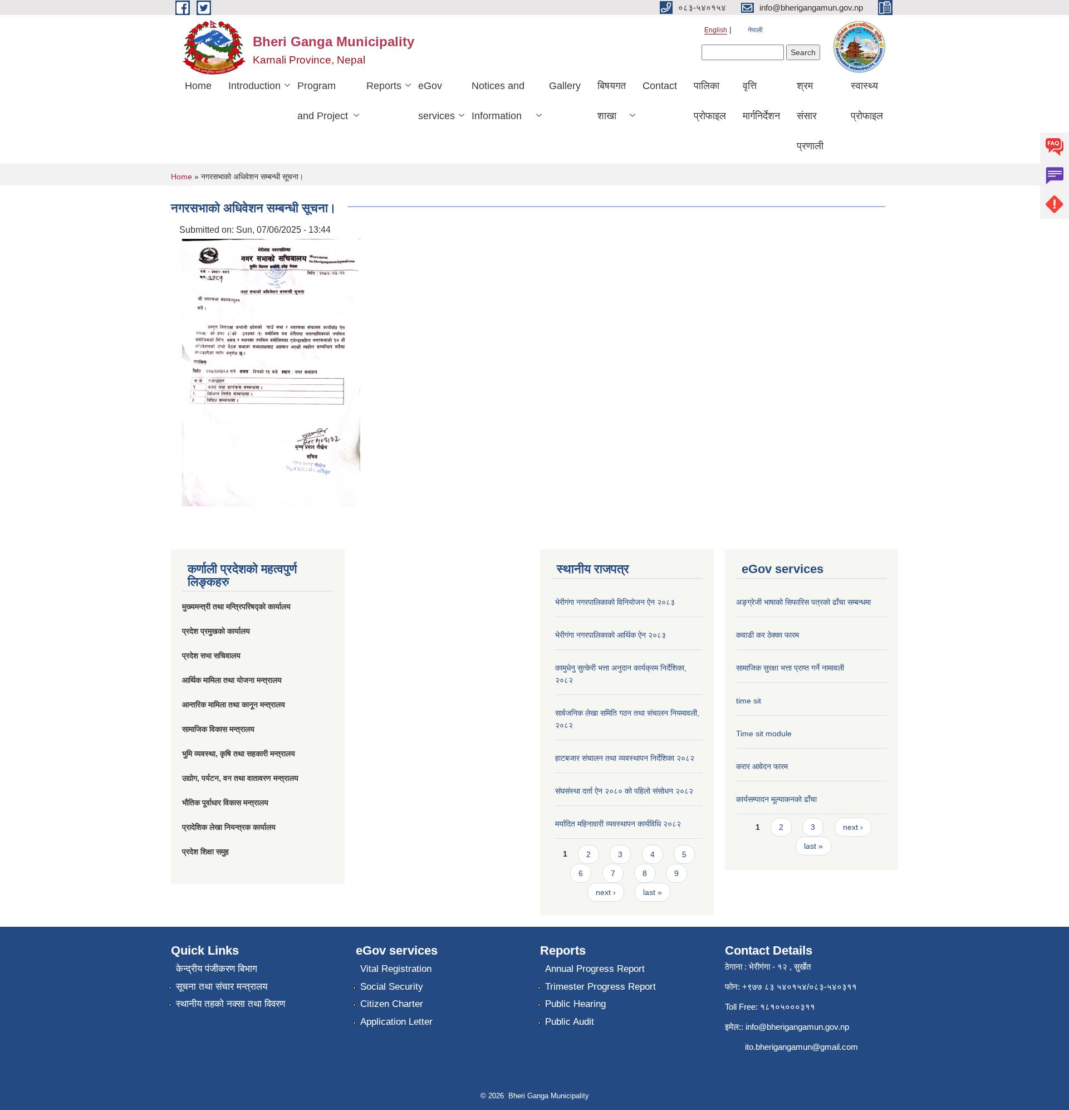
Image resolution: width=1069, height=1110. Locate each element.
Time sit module (764, 733)
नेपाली (755, 30)
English (715, 30)
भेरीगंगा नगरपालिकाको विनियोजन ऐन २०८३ (615, 602)
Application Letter (396, 1021)
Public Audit (569, 1021)
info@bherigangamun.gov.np (797, 1026)
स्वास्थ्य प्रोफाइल (867, 100)
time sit (748, 700)
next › (606, 892)
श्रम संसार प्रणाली (810, 115)
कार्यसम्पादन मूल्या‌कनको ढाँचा (776, 799)
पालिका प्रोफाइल (710, 100)
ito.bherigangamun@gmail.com (801, 1047)
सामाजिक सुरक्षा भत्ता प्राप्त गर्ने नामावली (790, 667)
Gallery (565, 85)
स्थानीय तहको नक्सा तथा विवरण (230, 1004)
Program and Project (322, 100)
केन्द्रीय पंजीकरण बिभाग (216, 969)
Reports (383, 85)
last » (652, 892)
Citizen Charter (391, 1004)
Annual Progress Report (595, 969)
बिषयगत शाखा (611, 100)
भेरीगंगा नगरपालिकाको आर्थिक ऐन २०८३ (610, 634)
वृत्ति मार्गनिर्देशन (761, 100)
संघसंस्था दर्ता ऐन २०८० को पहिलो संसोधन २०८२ (624, 790)
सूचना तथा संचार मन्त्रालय (221, 986)
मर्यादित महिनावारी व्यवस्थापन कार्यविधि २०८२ (618, 823)
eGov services (436, 100)
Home (198, 85)
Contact (660, 85)
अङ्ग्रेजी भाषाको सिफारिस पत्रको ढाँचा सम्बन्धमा (803, 602)
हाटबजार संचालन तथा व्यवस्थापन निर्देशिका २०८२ (624, 758)
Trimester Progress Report (600, 986)
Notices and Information (498, 100)
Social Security (391, 986)
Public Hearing (575, 1004)
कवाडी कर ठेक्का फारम (767, 634)
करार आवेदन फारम (762, 766)
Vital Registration (395, 969)
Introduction (254, 85)
